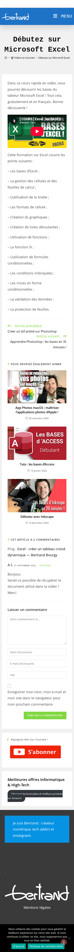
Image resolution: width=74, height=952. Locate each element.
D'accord (18, 946)
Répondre (45, 565)
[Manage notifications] (64, 942)
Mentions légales (37, 907)
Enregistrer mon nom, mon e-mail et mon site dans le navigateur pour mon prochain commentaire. (37, 698)
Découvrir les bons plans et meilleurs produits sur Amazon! (35, 796)
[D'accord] (69, 938)
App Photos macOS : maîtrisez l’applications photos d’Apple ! (37, 410)
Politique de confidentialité (46, 946)
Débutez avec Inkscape (37, 517)
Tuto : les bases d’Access (37, 464)
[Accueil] (6, 57)
